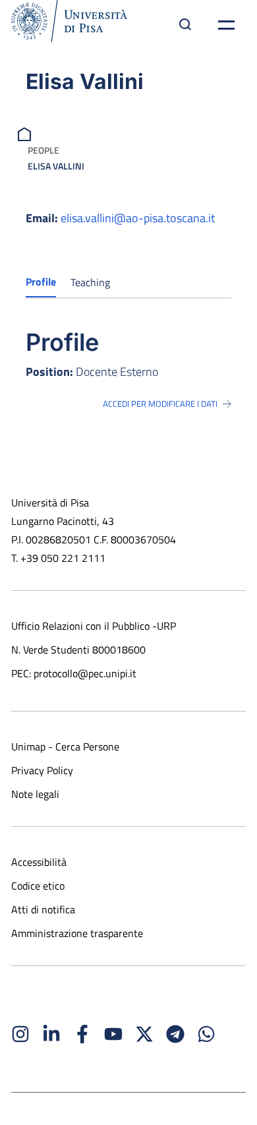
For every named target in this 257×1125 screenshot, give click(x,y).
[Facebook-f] (82, 1034)
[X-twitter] (144, 1034)
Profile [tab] (41, 281)
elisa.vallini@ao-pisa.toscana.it (138, 218)
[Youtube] (113, 1034)
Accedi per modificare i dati (160, 403)
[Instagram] (20, 1034)
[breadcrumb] (26, 133)
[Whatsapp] (206, 1034)
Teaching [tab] (90, 282)
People (43, 150)
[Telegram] (175, 1034)
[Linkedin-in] (51, 1034)
